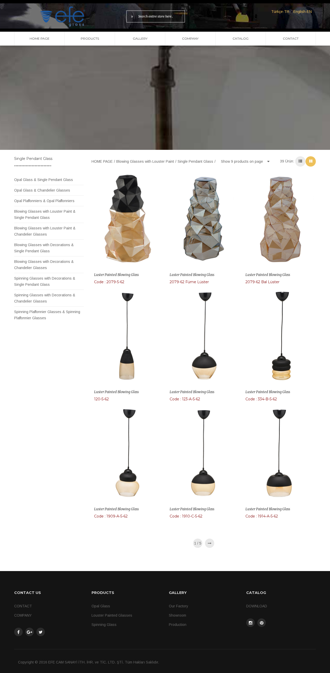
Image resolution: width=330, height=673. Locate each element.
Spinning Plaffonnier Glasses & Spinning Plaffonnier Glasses (47, 315)
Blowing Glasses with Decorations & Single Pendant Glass (44, 248)
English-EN (302, 12)
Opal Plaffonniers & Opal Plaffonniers (44, 201)
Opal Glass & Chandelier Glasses (42, 190)
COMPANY (190, 38)
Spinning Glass (104, 625)
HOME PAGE (40, 38)
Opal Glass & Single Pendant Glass (43, 180)
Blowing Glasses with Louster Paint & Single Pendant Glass (45, 214)
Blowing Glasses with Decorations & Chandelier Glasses (44, 265)
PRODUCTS (90, 38)
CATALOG (241, 38)
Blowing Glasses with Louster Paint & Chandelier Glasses (45, 231)
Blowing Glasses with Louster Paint (145, 161)
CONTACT (291, 38)
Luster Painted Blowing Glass (116, 275)
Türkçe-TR (280, 12)
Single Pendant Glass (195, 161)
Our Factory (178, 606)
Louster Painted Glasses (112, 615)
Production (177, 625)
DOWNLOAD (256, 606)
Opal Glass (101, 606)
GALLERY (140, 38)
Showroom (177, 615)
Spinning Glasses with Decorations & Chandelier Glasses (44, 298)
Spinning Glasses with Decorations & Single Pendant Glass (44, 281)
